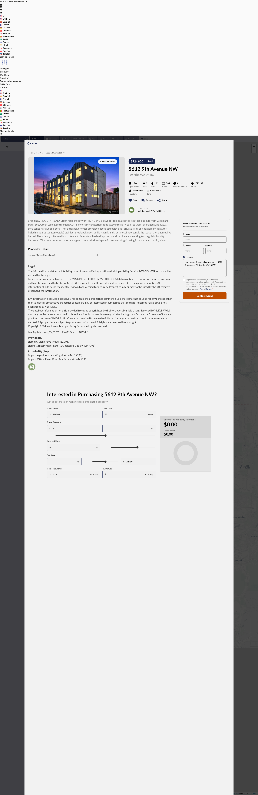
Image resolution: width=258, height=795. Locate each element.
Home (30, 153)
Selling (3, 71)
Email (211, 245)
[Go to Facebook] (1, 4)
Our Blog (4, 75)
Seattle (39, 153)
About (3, 78)
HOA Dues (107, 469)
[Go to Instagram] (1, 7)
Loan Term (107, 408)
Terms (202, 289)
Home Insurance (54, 469)
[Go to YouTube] (1, 10)
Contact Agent (204, 295)
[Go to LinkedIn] (1, 13)
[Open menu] (1, 134)
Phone (189, 245)
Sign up (3, 57)
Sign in (10, 57)
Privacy (209, 289)
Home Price (52, 408)
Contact (4, 87)
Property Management (11, 81)
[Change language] (2, 16)
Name (189, 234)
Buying (3, 68)
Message (189, 257)
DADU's (4, 84)
